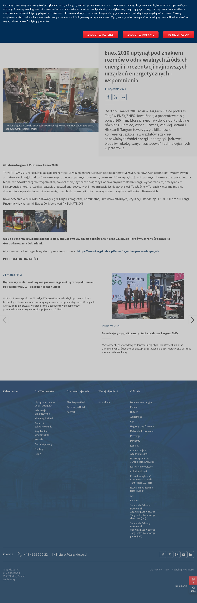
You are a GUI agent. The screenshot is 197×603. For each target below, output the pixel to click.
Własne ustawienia (178, 34)
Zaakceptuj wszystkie (100, 34)
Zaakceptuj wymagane (140, 34)
